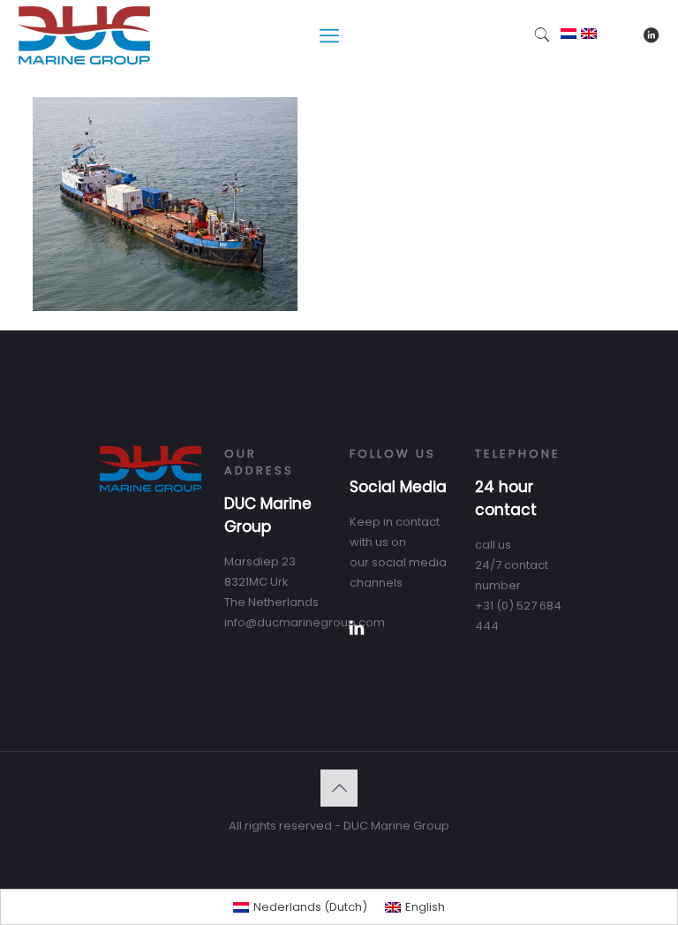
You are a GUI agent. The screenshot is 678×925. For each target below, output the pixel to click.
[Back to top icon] (339, 788)
